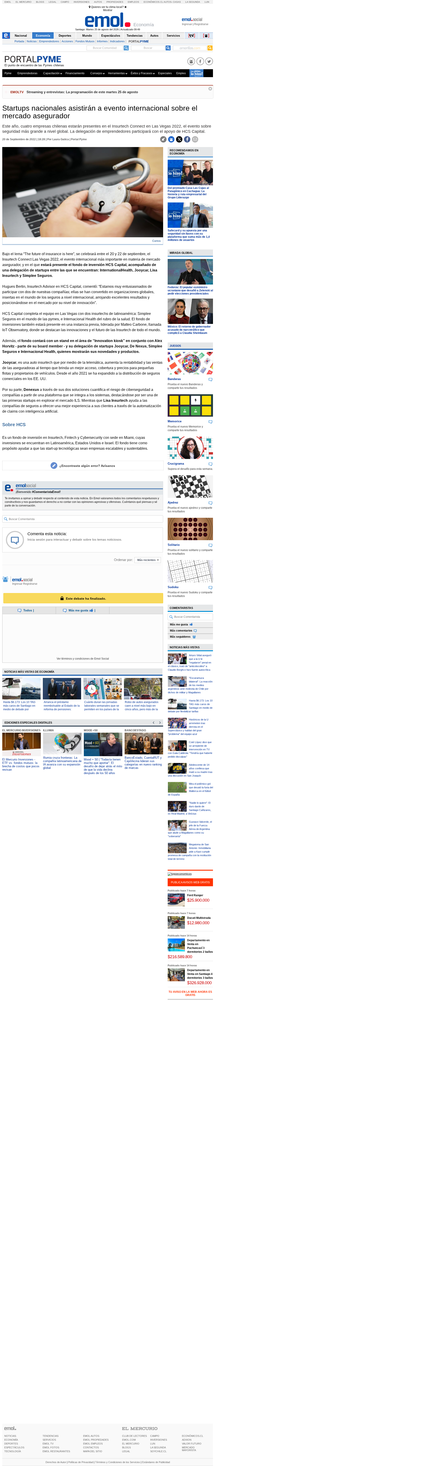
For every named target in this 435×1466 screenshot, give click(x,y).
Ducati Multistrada (199, 918)
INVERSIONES (158, 1439)
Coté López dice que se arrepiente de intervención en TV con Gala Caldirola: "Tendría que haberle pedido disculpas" (190, 749)
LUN (152, 1443)
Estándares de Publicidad (156, 1462)
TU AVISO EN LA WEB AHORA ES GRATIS (190, 993)
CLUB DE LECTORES (134, 1436)
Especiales (165, 73)
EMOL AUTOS (91, 1436)
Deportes (65, 35)
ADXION (186, 1439)
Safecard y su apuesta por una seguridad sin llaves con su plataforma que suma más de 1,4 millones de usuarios (189, 235)
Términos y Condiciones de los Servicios (117, 1462)
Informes (102, 41)
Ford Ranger (195, 895)
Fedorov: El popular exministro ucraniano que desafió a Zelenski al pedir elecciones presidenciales (190, 290)
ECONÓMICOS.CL (192, 1436)
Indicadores (117, 41)
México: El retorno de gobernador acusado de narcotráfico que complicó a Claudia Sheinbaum (189, 330)
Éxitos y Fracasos (141, 73)
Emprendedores (49, 41)
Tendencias (135, 35)
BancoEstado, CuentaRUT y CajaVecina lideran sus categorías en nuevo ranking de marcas (143, 763)
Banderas (174, 379)
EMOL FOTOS (51, 1447)
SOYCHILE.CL (158, 1451)
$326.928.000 (199, 982)
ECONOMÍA (11, 1439)
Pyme (8, 73)
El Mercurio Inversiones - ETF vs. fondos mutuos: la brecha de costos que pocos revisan (20, 764)
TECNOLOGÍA (12, 1451)
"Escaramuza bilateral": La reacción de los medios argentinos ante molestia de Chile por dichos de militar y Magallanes (190, 685)
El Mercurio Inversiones (21, 730)
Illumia (48, 730)
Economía (43, 35)
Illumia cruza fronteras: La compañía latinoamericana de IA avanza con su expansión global (62, 763)
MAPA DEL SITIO (92, 1451)
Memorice (174, 421)
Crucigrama (176, 463)
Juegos (175, 345)
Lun (207, 2)
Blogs (40, 2)
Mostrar (107, 10)
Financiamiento (75, 73)
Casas (177, 2)
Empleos (133, 2)
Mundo (87, 35)
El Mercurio (23, 2)
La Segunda (192, 2)
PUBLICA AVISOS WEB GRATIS (190, 882)
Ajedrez (173, 502)
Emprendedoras (27, 73)
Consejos (96, 73)
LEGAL (126, 1451)
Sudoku (173, 587)
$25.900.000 (198, 900)
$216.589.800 (180, 956)
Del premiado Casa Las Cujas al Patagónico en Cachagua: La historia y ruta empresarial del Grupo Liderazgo (188, 192)
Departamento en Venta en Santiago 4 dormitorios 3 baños (200, 974)
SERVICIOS (49, 1439)
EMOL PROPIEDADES (96, 1439)
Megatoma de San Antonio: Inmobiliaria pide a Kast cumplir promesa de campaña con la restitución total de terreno (189, 851)
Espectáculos (110, 35)
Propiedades (114, 2)
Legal (52, 2)
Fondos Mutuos (84, 41)
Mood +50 (91, 730)
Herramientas (116, 73)
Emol (8, 2)
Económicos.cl (153, 2)
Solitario (174, 544)
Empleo (181, 73)
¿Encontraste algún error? (87, 466)
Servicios (173, 35)
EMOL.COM (129, 1439)
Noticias (32, 41)
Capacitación (51, 73)
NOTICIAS (10, 1436)
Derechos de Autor (56, 1462)
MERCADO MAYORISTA (189, 1449)
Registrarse (201, 24)
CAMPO (154, 1436)
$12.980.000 (198, 922)
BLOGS (126, 1447)
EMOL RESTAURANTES (56, 1451)
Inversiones (81, 2)
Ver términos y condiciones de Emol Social (83, 658)
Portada (19, 41)
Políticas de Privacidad (80, 1462)
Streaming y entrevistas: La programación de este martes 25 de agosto (82, 92)
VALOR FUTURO (191, 1443)
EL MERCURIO (130, 1443)
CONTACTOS (91, 1447)
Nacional (21, 35)
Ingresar (187, 24)
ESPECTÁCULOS (14, 1447)
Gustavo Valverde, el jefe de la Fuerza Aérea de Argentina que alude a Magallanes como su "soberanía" (190, 829)
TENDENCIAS (50, 1436)
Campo (65, 2)
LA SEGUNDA (158, 1447)
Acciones (67, 41)
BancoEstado (135, 730)
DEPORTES (11, 1443)
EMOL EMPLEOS (93, 1443)
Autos (98, 2)
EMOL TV (48, 1443)
